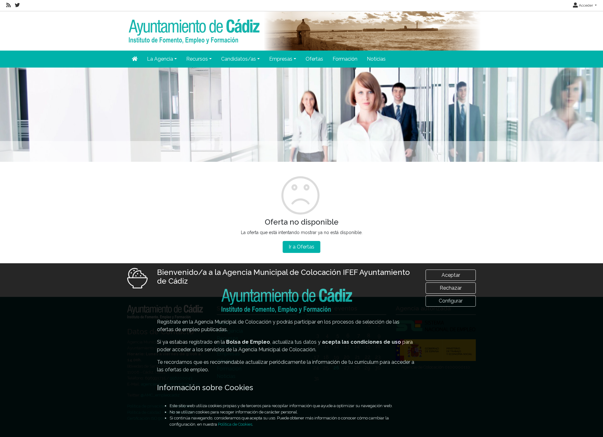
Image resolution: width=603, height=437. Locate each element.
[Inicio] (193, 27)
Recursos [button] (197, 59)
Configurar (451, 301)
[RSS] (8, 5)
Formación (345, 59)
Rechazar (451, 288)
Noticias (376, 59)
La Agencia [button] (160, 59)
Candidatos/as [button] (238, 59)
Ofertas (314, 59)
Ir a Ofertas (301, 247)
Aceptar (451, 275)
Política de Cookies (235, 424)
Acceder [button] (586, 5)
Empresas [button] (280, 59)
